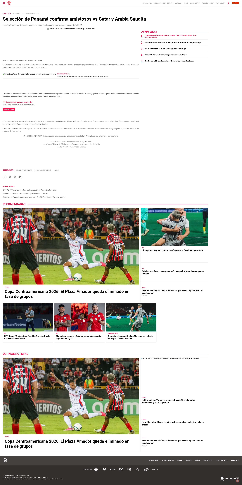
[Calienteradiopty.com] (137, 471)
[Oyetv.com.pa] (104, 471)
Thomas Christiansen (43, 170)
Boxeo (186, 3)
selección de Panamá (24, 170)
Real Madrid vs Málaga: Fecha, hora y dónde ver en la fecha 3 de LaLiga (169, 61)
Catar (57, 170)
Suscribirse (9, 109)
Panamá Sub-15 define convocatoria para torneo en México (25, 194)
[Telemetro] (96, 471)
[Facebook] (5, 177)
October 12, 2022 (79, 147)
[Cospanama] (113, 471)
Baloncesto (194, 3)
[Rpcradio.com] (129, 471)
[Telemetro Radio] (146, 471)
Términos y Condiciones (10, 475)
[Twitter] (10, 177)
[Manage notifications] (237, 480)
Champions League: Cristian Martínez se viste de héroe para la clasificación (130, 337)
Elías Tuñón (144, 295)
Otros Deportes (207, 3)
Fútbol (169, 3)
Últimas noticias (159, 3)
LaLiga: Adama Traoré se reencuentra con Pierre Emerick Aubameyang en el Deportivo (168, 401)
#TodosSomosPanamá (69, 144)
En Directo (235, 3)
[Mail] (20, 177)
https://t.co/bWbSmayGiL (51, 144)
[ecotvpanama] (121, 471)
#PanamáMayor (48, 136)
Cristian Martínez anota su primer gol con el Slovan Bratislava (166, 55)
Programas (220, 3)
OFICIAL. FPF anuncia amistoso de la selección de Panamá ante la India (30, 190)
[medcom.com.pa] (154, 471)
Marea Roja (17, 14)
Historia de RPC (24, 475)
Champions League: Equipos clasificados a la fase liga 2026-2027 (172, 250)
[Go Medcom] (88, 471)
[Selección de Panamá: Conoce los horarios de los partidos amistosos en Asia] (29, 74)
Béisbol (178, 3)
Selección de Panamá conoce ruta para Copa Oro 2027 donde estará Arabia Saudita (34, 197)
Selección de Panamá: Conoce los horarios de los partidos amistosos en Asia (82, 76)
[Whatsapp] (15, 177)
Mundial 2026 (147, 3)
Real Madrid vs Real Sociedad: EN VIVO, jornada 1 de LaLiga (165, 49)
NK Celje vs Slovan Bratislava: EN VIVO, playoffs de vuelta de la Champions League (173, 42)
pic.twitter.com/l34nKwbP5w (89, 144)
